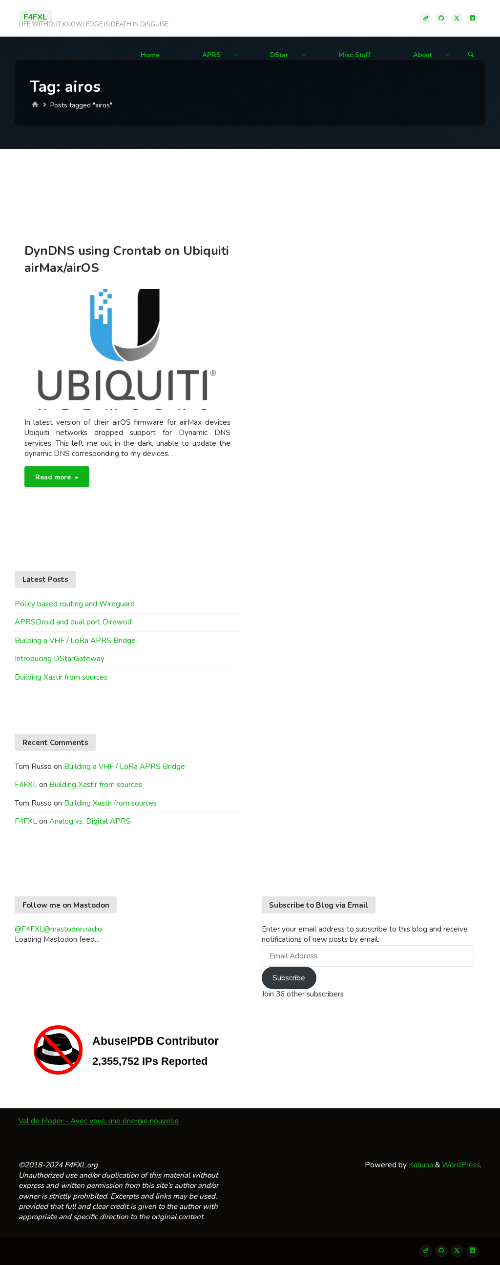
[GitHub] (441, 18)
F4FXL (35, 16)
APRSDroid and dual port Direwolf (73, 622)
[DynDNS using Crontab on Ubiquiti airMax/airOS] (178, 349)
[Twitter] (457, 18)
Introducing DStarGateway (59, 659)
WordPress (461, 1165)
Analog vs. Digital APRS (90, 821)
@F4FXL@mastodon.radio (58, 929)
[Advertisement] (250, 189)
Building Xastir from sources (61, 677)
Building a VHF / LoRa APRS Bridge (75, 640)
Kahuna (420, 1165)
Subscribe (288, 978)
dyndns (25, 328)
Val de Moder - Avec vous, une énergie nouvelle (99, 1121)
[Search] (471, 55)
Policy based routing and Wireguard (75, 604)
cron (38, 321)
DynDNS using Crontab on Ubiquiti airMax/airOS (126, 259)
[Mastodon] (425, 18)
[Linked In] (472, 18)
